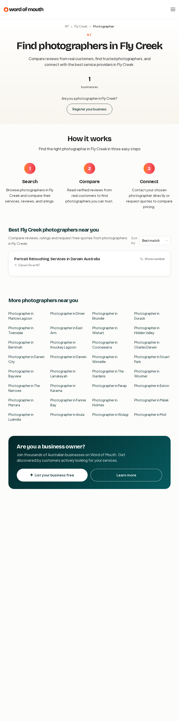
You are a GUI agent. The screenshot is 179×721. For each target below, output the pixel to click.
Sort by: (134, 240)
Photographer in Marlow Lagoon (21, 315)
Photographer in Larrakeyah (63, 373)
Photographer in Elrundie (104, 315)
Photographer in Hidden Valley (146, 330)
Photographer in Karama (63, 388)
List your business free (54, 475)
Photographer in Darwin (68, 357)
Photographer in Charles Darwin (146, 344)
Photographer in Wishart (104, 330)
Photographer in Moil (150, 414)
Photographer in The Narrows (24, 388)
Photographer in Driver (67, 313)
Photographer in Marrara (21, 402)
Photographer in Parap (109, 385)
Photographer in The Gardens (108, 373)
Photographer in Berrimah (21, 344)
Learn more (126, 475)
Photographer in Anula (67, 414)
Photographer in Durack (146, 315)
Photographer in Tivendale (21, 330)
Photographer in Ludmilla (21, 416)
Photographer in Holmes (104, 402)
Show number (155, 259)
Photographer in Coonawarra (104, 344)
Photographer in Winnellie (104, 359)
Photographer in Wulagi (110, 414)
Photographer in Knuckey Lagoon (63, 344)
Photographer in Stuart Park (152, 359)
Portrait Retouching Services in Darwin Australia (57, 259)
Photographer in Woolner (146, 373)
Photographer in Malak (151, 400)
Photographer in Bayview (21, 373)
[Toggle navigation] (173, 9)
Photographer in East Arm (66, 330)
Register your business (89, 109)
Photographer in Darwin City (26, 359)
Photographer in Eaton (151, 385)
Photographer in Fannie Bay (68, 402)
